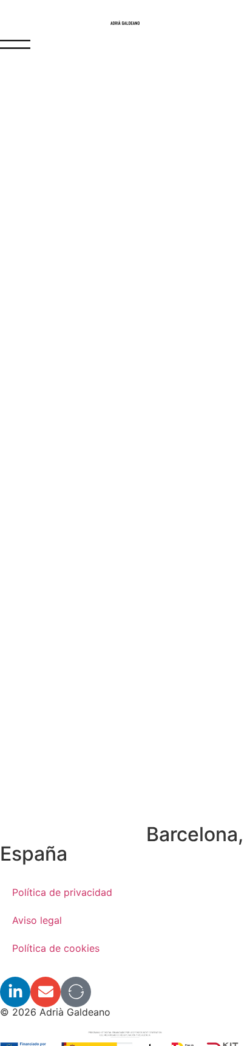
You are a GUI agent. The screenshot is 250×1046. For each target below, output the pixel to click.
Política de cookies (56, 948)
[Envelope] (45, 992)
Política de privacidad (62, 892)
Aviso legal (37, 920)
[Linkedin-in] (15, 992)
